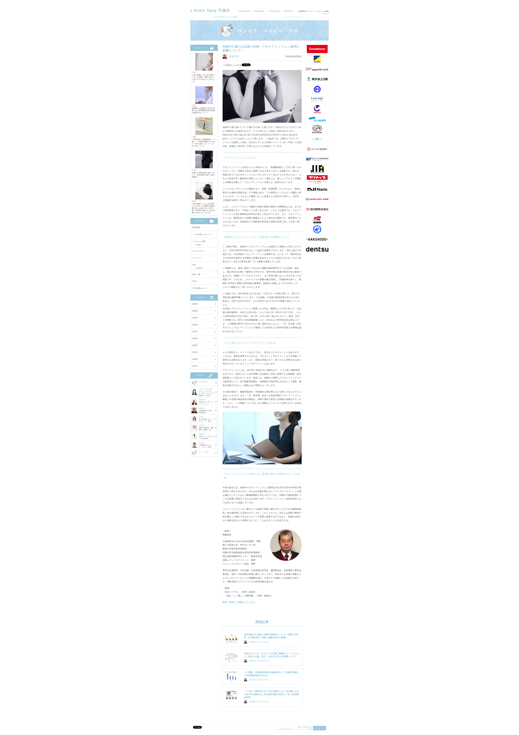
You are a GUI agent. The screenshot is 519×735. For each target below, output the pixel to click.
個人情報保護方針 (306, 727)
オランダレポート (198, 251)
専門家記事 (196, 227)
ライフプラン (197, 258)
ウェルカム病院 (224, 17)
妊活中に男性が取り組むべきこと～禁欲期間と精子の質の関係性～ (203, 175)
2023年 (195, 325)
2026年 (195, 304)
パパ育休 (197, 245)
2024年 (195, 318)
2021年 (195, 338)
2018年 (195, 359)
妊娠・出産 (196, 274)
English (326, 14)
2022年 (195, 332)
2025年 (195, 311)
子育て (194, 281)
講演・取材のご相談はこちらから (239, 602)
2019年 (195, 352)
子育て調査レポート (199, 288)
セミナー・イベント (294, 17)
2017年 (195, 366)
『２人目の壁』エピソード (202, 234)
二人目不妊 (198, 268)
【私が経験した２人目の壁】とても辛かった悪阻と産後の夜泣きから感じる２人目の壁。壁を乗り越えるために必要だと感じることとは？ (203, 208)
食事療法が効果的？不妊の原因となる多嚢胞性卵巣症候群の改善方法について (203, 110)
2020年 (195, 345)
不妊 (193, 265)
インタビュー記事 (198, 241)
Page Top (320, 728)
